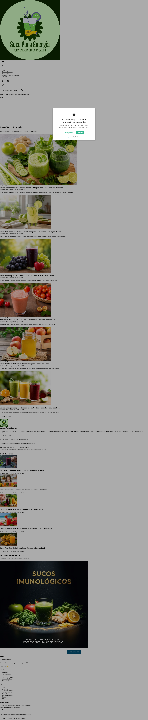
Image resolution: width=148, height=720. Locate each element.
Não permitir (69, 133)
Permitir (80, 133)
